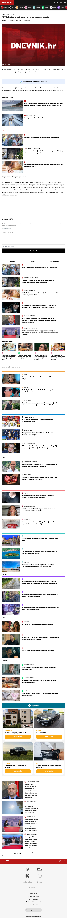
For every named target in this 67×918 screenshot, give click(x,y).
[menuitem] (61, 2)
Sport (13, 7)
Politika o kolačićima (33, 904)
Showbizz (21, 7)
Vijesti (5, 7)
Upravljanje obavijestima (34, 910)
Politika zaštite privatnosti (33, 902)
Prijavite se (33, 250)
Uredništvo (33, 893)
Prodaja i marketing (33, 896)
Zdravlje (46, 7)
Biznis (54, 7)
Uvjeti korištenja (33, 899)
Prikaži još (17, 853)
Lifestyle (29, 7)
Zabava (62, 7)
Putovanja (38, 7)
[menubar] (61, 2)
